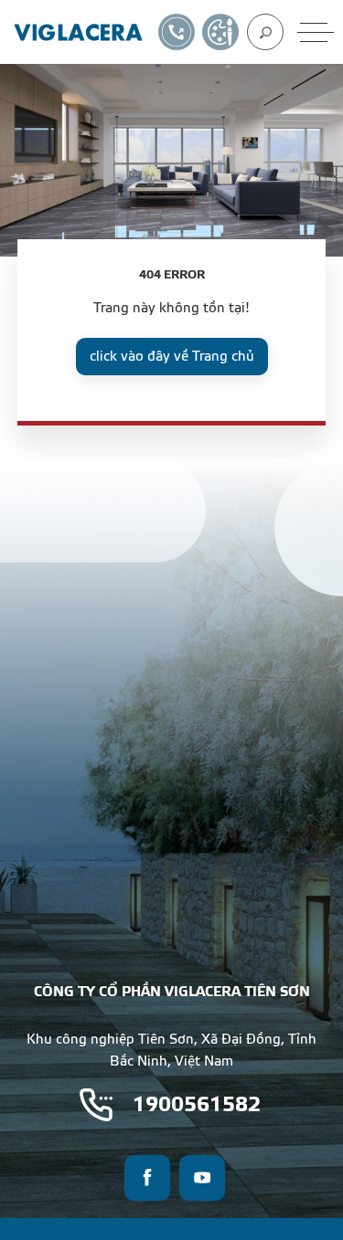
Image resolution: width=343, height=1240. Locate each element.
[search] (265, 32)
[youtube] (202, 1178)
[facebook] (147, 1178)
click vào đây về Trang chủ (172, 356)
